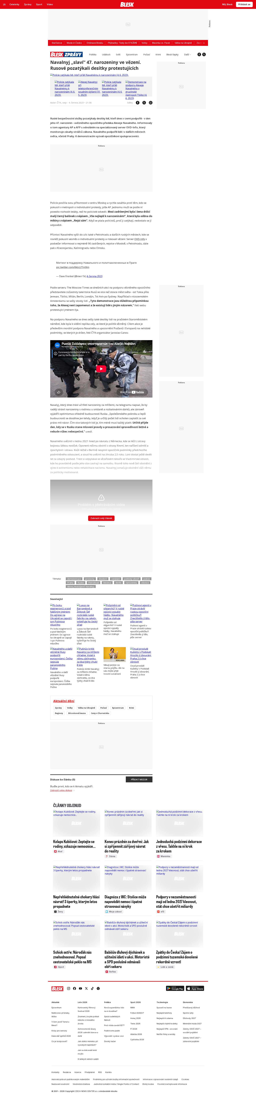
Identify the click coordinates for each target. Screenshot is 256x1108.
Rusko (81, 582)
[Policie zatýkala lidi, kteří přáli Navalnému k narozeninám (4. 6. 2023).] (89, 75)
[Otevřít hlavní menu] (4, 4)
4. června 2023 (94, 276)
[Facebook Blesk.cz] (199, 54)
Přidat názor (139, 779)
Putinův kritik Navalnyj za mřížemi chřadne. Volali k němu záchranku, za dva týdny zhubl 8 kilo (88, 674)
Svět (118, 54)
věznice (145, 582)
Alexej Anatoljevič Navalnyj (80, 586)
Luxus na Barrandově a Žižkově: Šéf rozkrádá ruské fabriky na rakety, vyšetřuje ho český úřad (87, 636)
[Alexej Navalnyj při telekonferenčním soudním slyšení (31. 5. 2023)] (89, 95)
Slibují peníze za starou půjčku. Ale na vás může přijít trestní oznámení (114, 669)
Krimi (158, 54)
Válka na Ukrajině (86, 707)
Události (106, 54)
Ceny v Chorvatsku (100, 713)
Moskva (107, 582)
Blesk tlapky (172, 54)
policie (147, 578)
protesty (89, 578)
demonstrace (74, 578)
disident (103, 578)
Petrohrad (93, 582)
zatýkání (115, 578)
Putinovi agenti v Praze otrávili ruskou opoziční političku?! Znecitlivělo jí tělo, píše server (140, 631)
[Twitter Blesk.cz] (204, 54)
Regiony (59, 713)
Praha (70, 582)
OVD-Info (139, 239)
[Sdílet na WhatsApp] (149, 102)
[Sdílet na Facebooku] (136, 102)
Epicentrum (132, 54)
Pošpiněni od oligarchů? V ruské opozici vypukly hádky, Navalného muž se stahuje (113, 628)
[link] (68, 989)
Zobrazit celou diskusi (61, 790)
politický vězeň (131, 578)
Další (186, 54)
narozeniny (131, 582)
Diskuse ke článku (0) (62, 779)
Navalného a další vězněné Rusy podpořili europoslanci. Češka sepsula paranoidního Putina (61, 679)
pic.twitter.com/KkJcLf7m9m (72, 267)
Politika (92, 54)
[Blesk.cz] (127, 4)
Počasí (146, 54)
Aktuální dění (63, 701)
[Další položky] (203, 43)
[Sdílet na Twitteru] (142, 102)
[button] (175, 988)
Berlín (118, 582)
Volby (70, 707)
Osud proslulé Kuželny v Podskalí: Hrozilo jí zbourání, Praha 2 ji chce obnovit (139, 671)
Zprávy (58, 707)
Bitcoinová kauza (77, 713)
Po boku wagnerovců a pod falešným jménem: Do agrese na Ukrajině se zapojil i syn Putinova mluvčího (61, 636)
